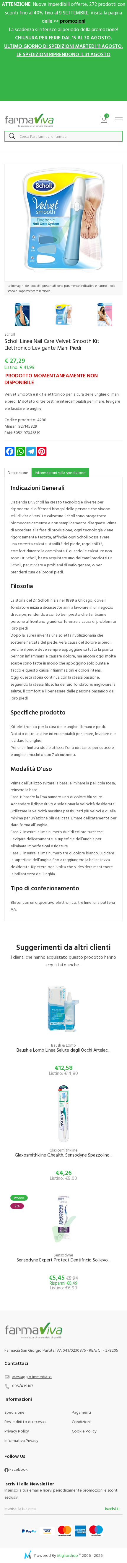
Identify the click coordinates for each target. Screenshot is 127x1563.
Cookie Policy (84, 1431)
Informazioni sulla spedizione (60, 472)
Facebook (18, 1469)
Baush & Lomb (63, 1045)
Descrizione (18, 472)
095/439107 (22, 1386)
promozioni (72, 20)
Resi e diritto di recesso (25, 1421)
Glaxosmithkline (63, 1150)
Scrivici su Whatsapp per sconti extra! (63, 107)
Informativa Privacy (21, 1440)
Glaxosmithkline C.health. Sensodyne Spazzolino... (63, 1155)
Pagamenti (81, 1412)
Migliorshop (67, 1555)
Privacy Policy (16, 1431)
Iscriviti (112, 1508)
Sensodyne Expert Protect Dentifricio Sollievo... (63, 1260)
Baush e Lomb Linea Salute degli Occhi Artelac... (63, 1050)
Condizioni (81, 1421)
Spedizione (14, 1412)
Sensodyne (63, 1255)
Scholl (9, 334)
